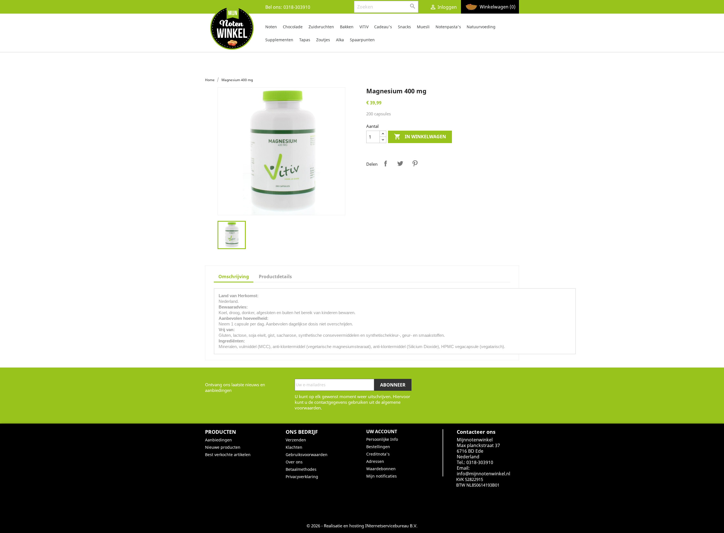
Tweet (400, 163)
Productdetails (275, 276)
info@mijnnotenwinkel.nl (483, 474)
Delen (385, 163)
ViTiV (364, 26)
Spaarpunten (362, 39)
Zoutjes (323, 39)
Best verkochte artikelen (228, 454)
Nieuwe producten (222, 447)
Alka (340, 39)
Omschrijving (233, 276)
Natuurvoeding (481, 26)
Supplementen (279, 39)
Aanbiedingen (218, 440)
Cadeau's (383, 26)
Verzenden (296, 440)
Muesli (423, 26)
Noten (271, 26)
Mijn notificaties (381, 476)
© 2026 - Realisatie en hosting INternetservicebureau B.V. (362, 525)
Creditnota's (378, 454)
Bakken (347, 26)
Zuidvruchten (321, 26)
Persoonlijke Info (382, 439)
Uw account (381, 431)
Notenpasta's (448, 26)
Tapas (304, 39)
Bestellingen (378, 446)
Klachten (294, 447)
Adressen (375, 461)
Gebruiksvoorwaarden (306, 454)
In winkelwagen (420, 136)
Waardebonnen (381, 468)
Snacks (404, 26)
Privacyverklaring (302, 476)
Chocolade (293, 26)
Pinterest (415, 163)
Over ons (294, 462)
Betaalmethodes (301, 469)
